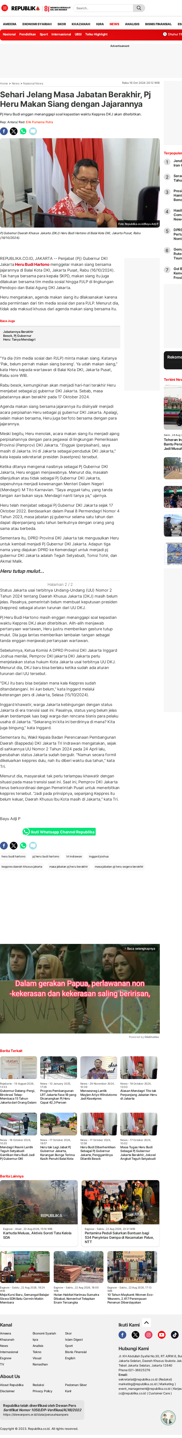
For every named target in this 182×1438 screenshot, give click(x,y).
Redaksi (38, 1385)
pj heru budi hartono (45, 856)
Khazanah (7, 1339)
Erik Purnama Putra (39, 122)
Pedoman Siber (76, 1385)
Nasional (9, 34)
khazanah (81, 24)
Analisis (38, 1346)
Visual (37, 1358)
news (114, 24)
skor (61, 24)
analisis (132, 24)
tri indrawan (74, 856)
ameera (9, 24)
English (70, 1358)
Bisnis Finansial (158, 24)
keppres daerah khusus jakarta (22, 866)
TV (2, 1364)
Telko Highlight (96, 34)
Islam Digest (74, 1339)
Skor (68, 1333)
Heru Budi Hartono (32, 264)
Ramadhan (40, 1364)
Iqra (35, 1339)
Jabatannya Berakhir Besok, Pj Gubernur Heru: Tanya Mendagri (19, 337)
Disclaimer (7, 1391)
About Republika (12, 1385)
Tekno (37, 1352)
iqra (100, 24)
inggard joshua (99, 856)
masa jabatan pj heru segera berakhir (119, 866)
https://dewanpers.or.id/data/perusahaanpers (36, 1414)
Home (4, 83)
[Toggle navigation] (4, 8)
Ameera (5, 1333)
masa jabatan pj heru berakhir (68, 866)
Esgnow (6, 1358)
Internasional (61, 34)
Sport (44, 34)
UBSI (78, 34)
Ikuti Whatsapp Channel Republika (62, 832)
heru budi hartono (13, 856)
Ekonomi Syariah (37, 24)
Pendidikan (27, 34)
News (16, 83)
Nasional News (33, 83)
